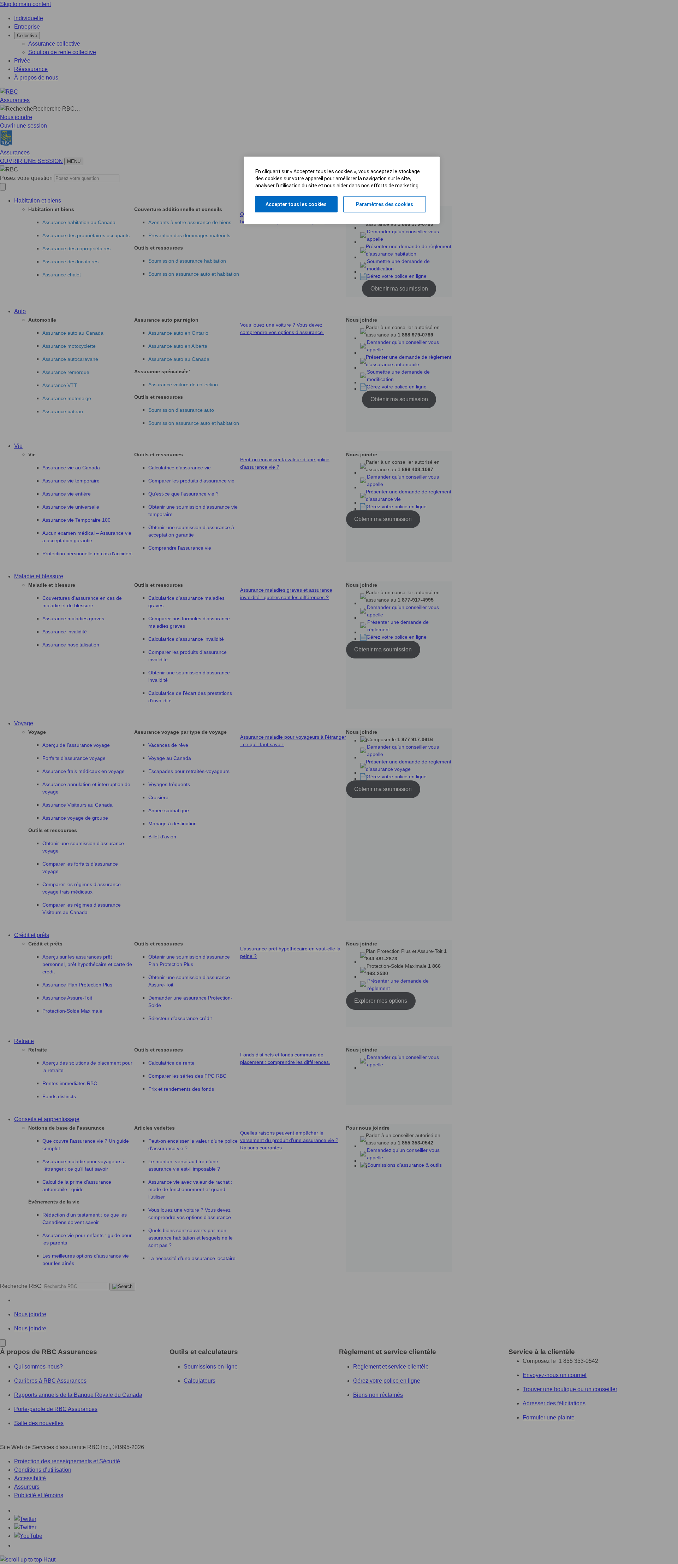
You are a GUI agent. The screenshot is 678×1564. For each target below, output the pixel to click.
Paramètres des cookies (384, 204)
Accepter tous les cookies (296, 204)
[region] (342, 190)
